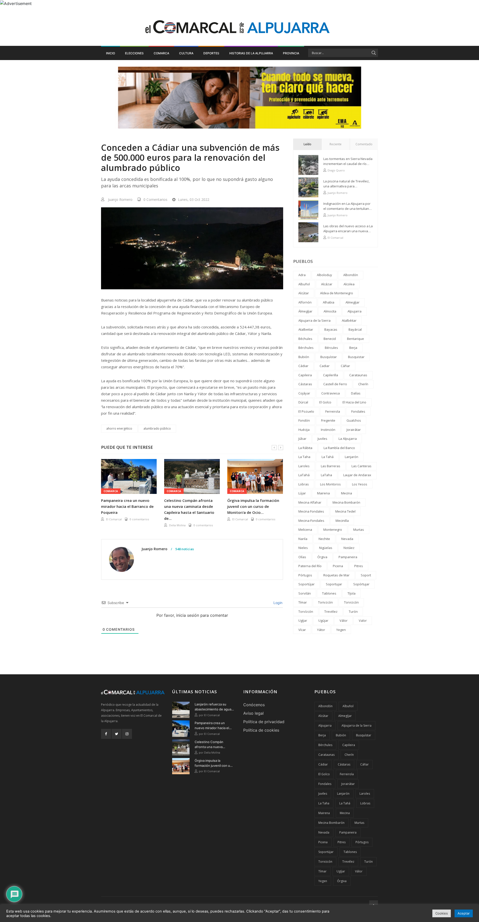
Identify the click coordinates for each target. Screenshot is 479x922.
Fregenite (328, 420)
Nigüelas (325, 547)
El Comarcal (114, 519)
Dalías (355, 393)
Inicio (110, 53)
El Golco (325, 402)
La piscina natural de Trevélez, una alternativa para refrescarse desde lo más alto (346, 184)
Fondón (304, 420)
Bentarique (355, 338)
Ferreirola (332, 411)
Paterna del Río (310, 566)
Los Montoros (330, 484)
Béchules (305, 338)
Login (277, 603)
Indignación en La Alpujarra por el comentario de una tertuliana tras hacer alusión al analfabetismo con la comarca (347, 206)
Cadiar (325, 366)
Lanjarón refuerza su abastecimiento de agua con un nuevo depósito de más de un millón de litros (213, 707)
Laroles (304, 466)
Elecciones (134, 53)
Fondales (358, 411)
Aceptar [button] (464, 913)
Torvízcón (305, 611)
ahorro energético (119, 428)
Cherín (363, 384)
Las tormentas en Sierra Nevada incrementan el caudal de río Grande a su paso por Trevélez (347, 161)
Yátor (321, 629)
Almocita (330, 311)
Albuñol (304, 284)
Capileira (305, 375)
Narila (302, 539)
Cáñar (345, 366)
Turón (353, 611)
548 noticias (184, 549)
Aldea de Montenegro (336, 293)
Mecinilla (342, 520)
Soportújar (306, 584)
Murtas (358, 529)
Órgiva (322, 557)
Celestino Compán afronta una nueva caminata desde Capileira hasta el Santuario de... (189, 509)
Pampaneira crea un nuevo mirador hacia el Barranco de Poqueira (127, 506)
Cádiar (303, 366)
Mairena (323, 493)
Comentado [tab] (364, 144)
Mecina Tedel (345, 511)
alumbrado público (157, 428)
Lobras (303, 484)
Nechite (324, 539)
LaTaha (326, 475)
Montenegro (332, 529)
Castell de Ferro (335, 384)
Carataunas (358, 375)
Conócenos (254, 704)
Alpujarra (354, 311)
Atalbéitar (349, 320)
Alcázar (326, 284)
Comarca (161, 53)
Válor (344, 620)
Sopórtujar (361, 584)
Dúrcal (303, 402)
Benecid (330, 338)
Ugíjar (302, 620)
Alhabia (328, 302)
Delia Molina (177, 525)
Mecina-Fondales (311, 520)
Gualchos (354, 420)
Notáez (349, 547)
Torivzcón (325, 602)
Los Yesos (359, 484)
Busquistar (356, 357)
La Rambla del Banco (339, 448)
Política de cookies (261, 730)
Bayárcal (355, 329)
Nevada (347, 539)
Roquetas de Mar (336, 575)
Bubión (303, 357)
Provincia (291, 53)
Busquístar (328, 357)
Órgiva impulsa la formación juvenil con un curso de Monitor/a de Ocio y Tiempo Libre (213, 763)
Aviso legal (253, 713)
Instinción (328, 429)
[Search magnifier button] (373, 53)
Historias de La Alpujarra (251, 53)
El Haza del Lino (354, 402)
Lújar (302, 493)
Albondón (350, 275)
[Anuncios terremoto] (239, 97)
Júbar (302, 438)
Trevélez (331, 611)
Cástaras (305, 384)
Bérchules (306, 347)
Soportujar (334, 584)
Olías (302, 557)
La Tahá (328, 457)
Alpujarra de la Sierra (314, 320)
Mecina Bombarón (346, 502)
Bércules (331, 347)
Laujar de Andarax (357, 475)
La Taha (304, 457)
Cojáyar (304, 393)
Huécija (304, 429)
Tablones (329, 593)
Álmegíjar (305, 311)
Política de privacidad (263, 721)
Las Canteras (361, 466)
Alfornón (305, 302)
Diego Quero (336, 170)
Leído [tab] (307, 144)
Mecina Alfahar (309, 502)
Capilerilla (330, 375)
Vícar (302, 629)
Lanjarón (351, 457)
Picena (338, 566)
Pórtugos (305, 575)
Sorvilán (304, 593)
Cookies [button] (441, 913)
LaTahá (304, 475)
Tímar (302, 602)
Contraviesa (330, 393)
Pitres (358, 566)
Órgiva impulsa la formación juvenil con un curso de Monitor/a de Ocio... (253, 506)
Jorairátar (354, 429)
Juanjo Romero (120, 199)
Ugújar (323, 620)
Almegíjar (352, 302)
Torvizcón (351, 602)
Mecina (346, 493)
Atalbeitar (305, 329)
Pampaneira (348, 557)
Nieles (303, 547)
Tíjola (352, 593)
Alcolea (349, 284)
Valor (363, 620)
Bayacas (330, 329)
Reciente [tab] (336, 144)
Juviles (322, 438)
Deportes (211, 53)
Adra (302, 275)
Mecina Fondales (311, 511)
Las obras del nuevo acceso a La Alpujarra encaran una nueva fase (348, 228)
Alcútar (303, 293)
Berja (353, 347)
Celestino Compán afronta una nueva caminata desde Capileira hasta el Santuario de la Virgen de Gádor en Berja (214, 744)
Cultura (186, 53)
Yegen (341, 629)
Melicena (305, 529)
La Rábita (305, 448)
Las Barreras (330, 466)
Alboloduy (324, 275)
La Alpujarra (348, 438)
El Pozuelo (306, 411)
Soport (366, 575)
